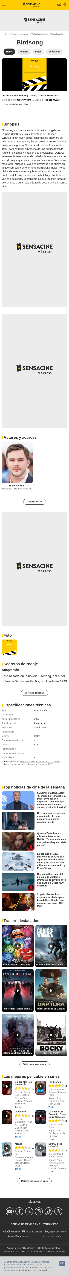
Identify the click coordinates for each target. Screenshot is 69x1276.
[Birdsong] (34, 74)
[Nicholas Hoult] (17, 462)
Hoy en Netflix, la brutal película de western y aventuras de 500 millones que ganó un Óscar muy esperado (51, 880)
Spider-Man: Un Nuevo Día (23, 1083)
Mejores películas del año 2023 (35, 761)
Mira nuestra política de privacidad (30, 1270)
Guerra (42, 95)
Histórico (52, 95)
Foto (8, 635)
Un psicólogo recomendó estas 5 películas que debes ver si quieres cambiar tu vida (51, 817)
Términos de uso (11, 1251)
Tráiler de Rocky (51, 1053)
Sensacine (48, 1236)
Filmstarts (28, 1231)
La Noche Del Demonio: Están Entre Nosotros (57, 1114)
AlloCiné (8, 1231)
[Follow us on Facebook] (19, 1211)
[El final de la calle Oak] (40, 1149)
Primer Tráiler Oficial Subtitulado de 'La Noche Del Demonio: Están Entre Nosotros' (18, 1009)
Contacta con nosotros (49, 1248)
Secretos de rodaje (21, 664)
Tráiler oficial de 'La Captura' (51, 1009)
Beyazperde (52, 1231)
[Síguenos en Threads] (58, 1211)
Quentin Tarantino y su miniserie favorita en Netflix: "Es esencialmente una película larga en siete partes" (51, 839)
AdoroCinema (16, 1236)
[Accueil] (31, 4)
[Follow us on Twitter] (29, 1211)
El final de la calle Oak (55, 1145)
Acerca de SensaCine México (21, 1248)
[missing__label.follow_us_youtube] (10, 1211)
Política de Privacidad (32, 1251)
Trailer (18, 1107)
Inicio (6, 34)
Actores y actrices (20, 437)
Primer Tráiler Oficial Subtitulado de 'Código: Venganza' (51, 964)
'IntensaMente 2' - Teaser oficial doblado (18, 964)
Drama (32, 95)
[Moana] (7, 1149)
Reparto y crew (34, 501)
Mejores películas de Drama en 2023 (35, 764)
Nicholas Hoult (20, 104)
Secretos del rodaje (34, 693)
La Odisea (20, 1111)
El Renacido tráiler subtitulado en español (18, 1053)
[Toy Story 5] (40, 1088)
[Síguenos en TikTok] (49, 1211)
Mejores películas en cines (34, 1181)
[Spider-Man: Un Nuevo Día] (7, 1088)
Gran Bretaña (40, 710)
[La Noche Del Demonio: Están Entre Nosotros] (40, 1117)
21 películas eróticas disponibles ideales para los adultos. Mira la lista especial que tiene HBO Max (50, 900)
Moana (18, 1143)
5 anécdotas (40, 727)
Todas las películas (39, 34)
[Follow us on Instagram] (39, 1211)
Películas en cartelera (19, 34)
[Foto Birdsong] (9, 647)
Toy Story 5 (54, 1082)
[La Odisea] (7, 1117)
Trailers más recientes (34, 1064)
